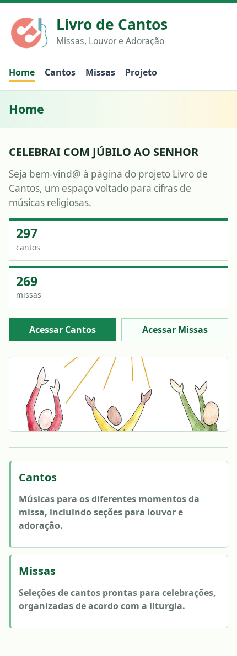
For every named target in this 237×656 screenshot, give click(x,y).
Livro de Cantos (112, 25)
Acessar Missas (175, 330)
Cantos (60, 72)
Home (22, 72)
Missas (100, 72)
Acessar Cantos (62, 330)
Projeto (141, 72)
